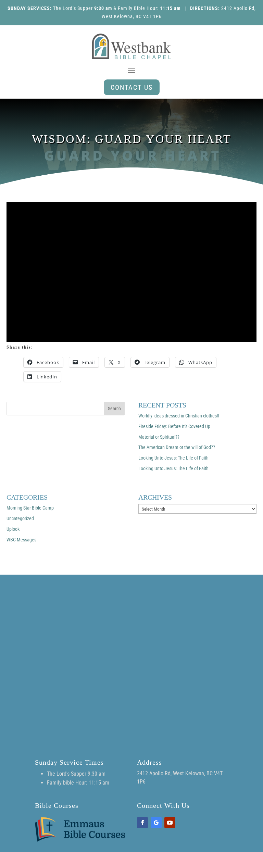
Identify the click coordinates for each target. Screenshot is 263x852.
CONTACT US (132, 87)
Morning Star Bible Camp (30, 508)
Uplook (13, 529)
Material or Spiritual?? (158, 437)
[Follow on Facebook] (142, 822)
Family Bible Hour (137, 8)
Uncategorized (20, 518)
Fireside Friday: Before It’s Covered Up (174, 426)
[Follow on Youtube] (169, 822)
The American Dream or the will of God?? (176, 447)
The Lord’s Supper (73, 8)
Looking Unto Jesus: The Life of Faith (173, 458)
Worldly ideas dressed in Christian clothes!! (178, 415)
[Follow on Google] (156, 822)
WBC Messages (21, 539)
